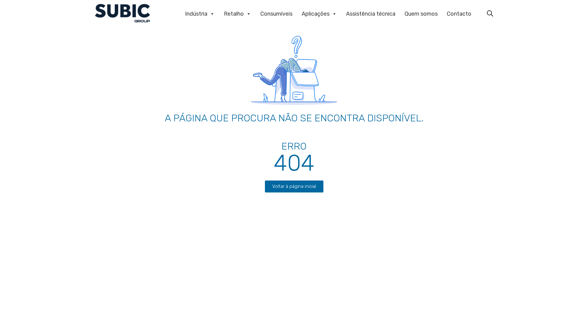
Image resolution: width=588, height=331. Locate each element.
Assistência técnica (370, 13)
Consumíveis (276, 13)
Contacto (459, 13)
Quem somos (421, 13)
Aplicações (316, 13)
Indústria (196, 13)
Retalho (234, 13)
